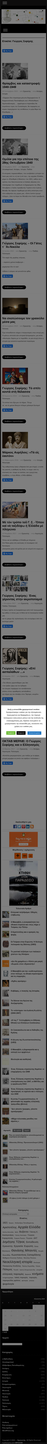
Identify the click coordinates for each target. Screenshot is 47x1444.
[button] (11, 733)
